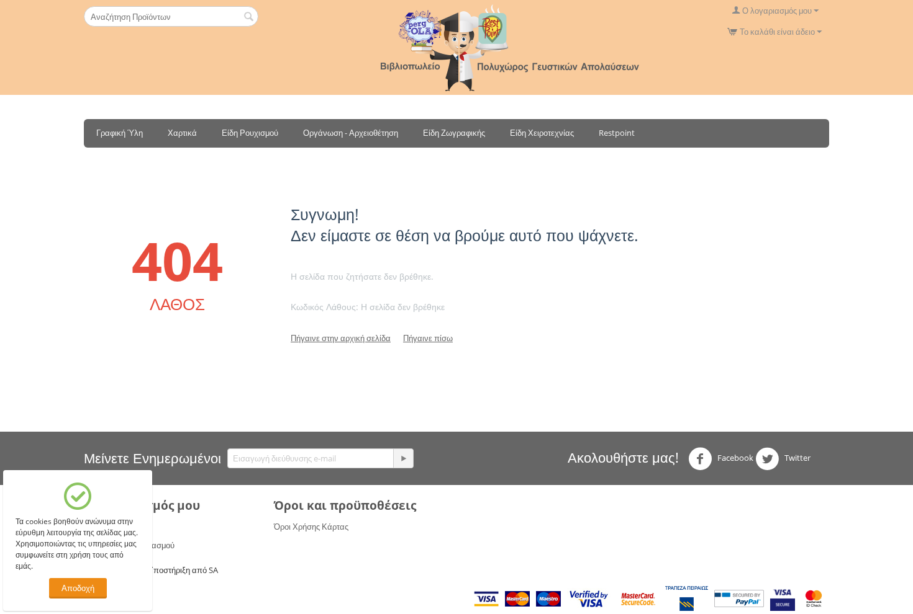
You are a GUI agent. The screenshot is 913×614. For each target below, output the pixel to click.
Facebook (734, 457)
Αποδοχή (77, 588)
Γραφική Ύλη (119, 132)
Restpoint (617, 132)
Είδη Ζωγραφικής (454, 132)
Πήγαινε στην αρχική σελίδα (341, 338)
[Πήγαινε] (403, 458)
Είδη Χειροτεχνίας (542, 132)
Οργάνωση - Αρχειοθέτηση (350, 132)
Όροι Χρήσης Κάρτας (311, 526)
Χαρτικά (182, 132)
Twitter (797, 457)
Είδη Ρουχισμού (250, 132)
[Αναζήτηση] (249, 17)
